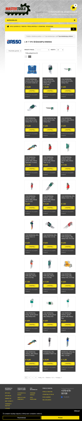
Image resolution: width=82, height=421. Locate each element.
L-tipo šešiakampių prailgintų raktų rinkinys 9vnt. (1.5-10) (67, 119)
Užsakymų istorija (48, 394)
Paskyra (23, 26)
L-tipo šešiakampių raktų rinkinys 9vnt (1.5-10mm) (31, 236)
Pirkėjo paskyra (47, 391)
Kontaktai (8, 395)
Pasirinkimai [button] (22, 417)
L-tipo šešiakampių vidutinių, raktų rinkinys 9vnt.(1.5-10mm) (31, 353)
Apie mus (7, 393)
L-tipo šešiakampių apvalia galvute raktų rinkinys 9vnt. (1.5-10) (31, 119)
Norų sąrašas (46, 397)
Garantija (8, 398)
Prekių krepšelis (32, 26)
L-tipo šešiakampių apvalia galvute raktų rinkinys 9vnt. (67, 81)
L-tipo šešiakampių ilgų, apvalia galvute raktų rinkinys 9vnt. (49, 119)
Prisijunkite (73, 14)
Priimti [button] (60, 417)
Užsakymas (41, 26)
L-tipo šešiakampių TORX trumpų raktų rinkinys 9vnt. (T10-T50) (67, 275)
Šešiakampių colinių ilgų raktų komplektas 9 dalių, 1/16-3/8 (68, 353)
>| (35, 377)
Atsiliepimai (49, 26)
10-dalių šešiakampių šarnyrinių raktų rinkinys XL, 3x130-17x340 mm (31, 81)
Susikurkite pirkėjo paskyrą (59, 14)
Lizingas (7, 408)
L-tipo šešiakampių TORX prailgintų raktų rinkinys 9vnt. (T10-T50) (67, 236)
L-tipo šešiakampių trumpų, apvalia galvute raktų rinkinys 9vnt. (31, 314)
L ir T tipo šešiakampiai (48, 36)
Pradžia (28, 36)
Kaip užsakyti (9, 401)
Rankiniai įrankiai (36, 36)
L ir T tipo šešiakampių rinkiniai (64, 36)
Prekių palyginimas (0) (32, 53)
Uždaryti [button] (77, 411)
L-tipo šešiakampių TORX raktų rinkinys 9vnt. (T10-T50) (30, 275)
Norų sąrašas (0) (15, 26)
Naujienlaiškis (46, 400)
